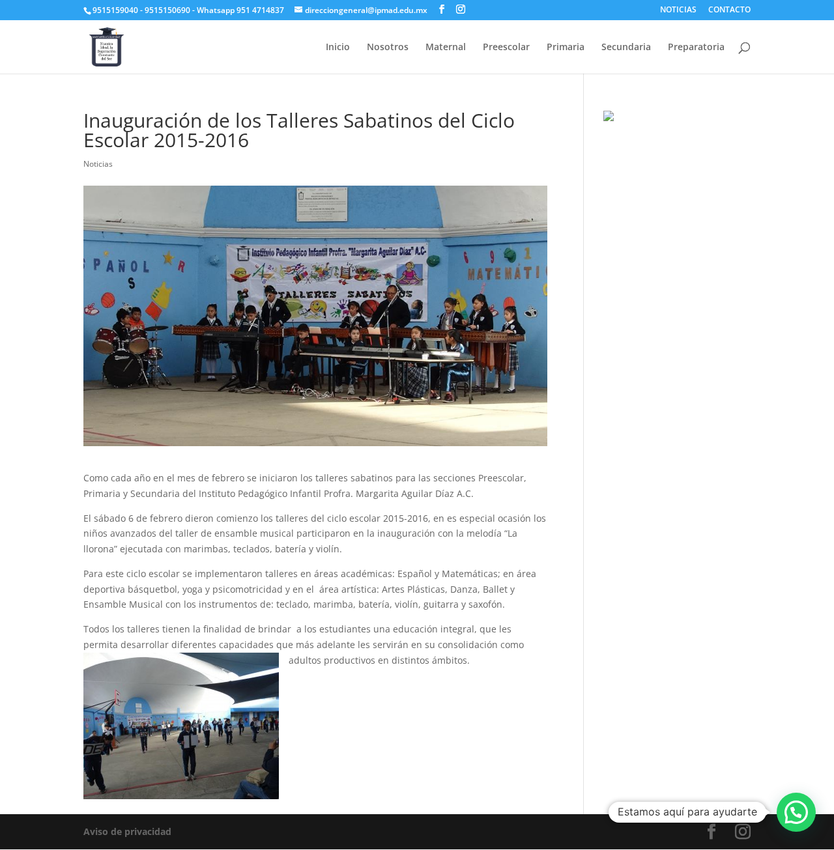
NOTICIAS (678, 10)
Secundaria (626, 47)
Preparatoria (696, 47)
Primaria (565, 47)
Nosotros (388, 47)
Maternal (445, 47)
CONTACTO (729, 10)
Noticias (98, 163)
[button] (796, 812)
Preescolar (506, 47)
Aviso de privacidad (127, 831)
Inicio (338, 47)
